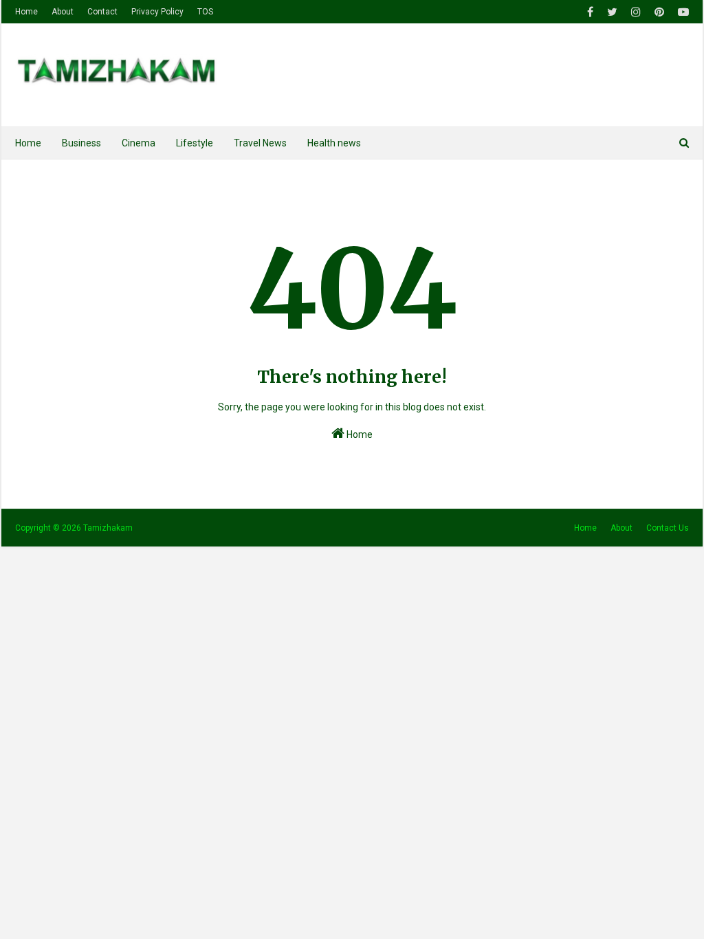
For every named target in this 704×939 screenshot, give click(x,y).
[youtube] (681, 12)
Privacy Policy (157, 11)
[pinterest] (659, 12)
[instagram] (636, 12)
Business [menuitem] (81, 142)
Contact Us (667, 528)
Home (26, 11)
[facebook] (590, 12)
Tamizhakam (108, 528)
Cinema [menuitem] (138, 142)
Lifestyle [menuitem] (194, 142)
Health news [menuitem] (334, 142)
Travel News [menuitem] (260, 142)
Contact (102, 11)
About (63, 11)
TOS (205, 11)
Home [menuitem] (28, 142)
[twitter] (612, 12)
